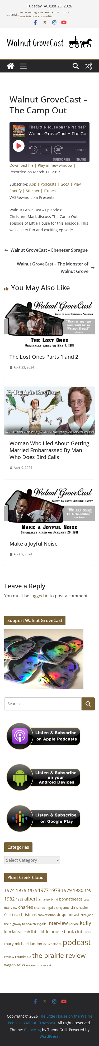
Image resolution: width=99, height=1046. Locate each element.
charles (25, 907)
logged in (39, 596)
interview (58, 923)
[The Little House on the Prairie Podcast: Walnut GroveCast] (10, 66)
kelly (85, 923)
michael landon (28, 943)
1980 (78, 890)
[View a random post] (88, 66)
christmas (28, 914)
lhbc (35, 931)
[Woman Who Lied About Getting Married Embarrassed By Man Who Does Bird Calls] (49, 390)
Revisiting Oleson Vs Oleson (44, 14)
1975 (21, 890)
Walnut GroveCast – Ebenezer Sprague (49, 250)
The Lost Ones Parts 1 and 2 (44, 356)
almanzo (44, 899)
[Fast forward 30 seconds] (59, 150)
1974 (9, 890)
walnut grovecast (38, 965)
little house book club (62, 931)
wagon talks (14, 964)
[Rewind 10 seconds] (33, 150)
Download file (22, 165)
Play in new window (55, 165)
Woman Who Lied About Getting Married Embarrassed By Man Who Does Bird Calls (49, 450)
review (9, 956)
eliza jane (87, 915)
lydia (87, 932)
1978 (55, 890)
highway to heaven (23, 924)
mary (9, 943)
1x (46, 150)
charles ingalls (44, 907)
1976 (32, 890)
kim (7, 931)
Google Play (70, 184)
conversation (47, 915)
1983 (19, 899)
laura (16, 931)
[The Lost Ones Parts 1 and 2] (49, 304)
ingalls (41, 923)
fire (6, 924)
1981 (88, 890)
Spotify (16, 190)
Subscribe (61, 159)
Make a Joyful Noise (34, 543)
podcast (77, 942)
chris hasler (79, 907)
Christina (11, 914)
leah (26, 931)
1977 (43, 890)
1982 (9, 899)
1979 (66, 890)
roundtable (23, 956)
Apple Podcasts (42, 184)
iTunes (50, 190)
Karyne (74, 924)
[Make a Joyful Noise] (49, 491)
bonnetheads (71, 899)
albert (30, 898)
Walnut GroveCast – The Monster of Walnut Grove (52, 268)
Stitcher (33, 190)
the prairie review (59, 955)
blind (54, 899)
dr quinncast (68, 914)
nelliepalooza (52, 944)
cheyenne (62, 908)
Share (81, 159)
